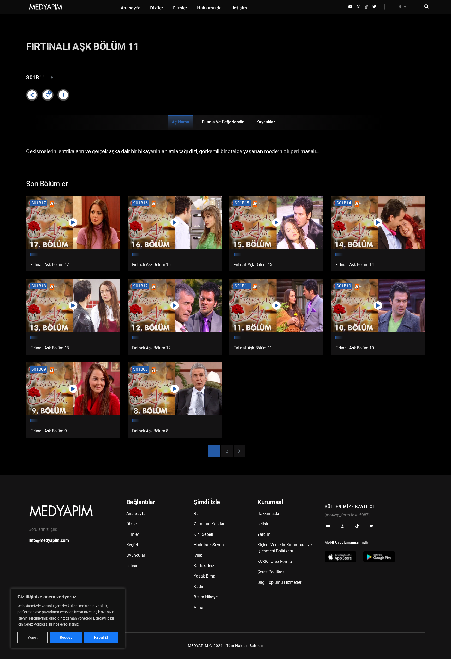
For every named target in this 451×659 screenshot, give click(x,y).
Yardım (263, 534)
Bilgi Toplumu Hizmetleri (279, 582)
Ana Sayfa (136, 513)
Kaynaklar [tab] (265, 122)
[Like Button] (48, 95)
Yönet (33, 637)
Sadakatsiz (204, 565)
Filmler (180, 8)
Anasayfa (131, 8)
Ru (196, 513)
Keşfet (132, 544)
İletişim (239, 8)
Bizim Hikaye (206, 597)
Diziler (157, 8)
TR (398, 6)
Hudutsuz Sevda (209, 544)
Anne (198, 607)
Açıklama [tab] (180, 122)
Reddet (66, 637)
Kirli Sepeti (203, 534)
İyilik (198, 555)
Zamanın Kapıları (209, 523)
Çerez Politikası (271, 571)
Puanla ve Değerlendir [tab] (223, 122)
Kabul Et (101, 637)
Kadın (199, 586)
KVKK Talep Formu (274, 561)
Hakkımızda (209, 8)
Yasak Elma (204, 576)
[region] (67, 618)
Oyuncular (135, 555)
